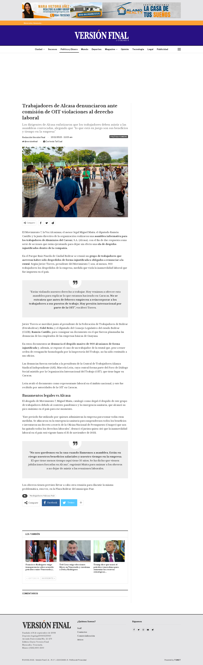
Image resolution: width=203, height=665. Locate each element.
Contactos (82, 632)
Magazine (110, 49)
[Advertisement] (101, 79)
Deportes (97, 49)
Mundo (84, 49)
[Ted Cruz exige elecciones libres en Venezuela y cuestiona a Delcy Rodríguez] (75, 551)
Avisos (80, 640)
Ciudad (38, 49)
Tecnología (138, 49)
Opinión (125, 49)
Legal (150, 49)
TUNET (177, 660)
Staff (79, 628)
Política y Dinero (69, 49)
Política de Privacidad (77, 660)
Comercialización (86, 636)
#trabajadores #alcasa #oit (42, 496)
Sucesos (52, 49)
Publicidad (162, 49)
